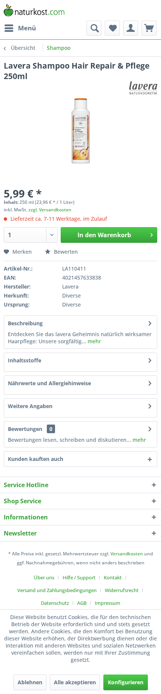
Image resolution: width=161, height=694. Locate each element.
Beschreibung (25, 323)
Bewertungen (25, 428)
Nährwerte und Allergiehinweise (49, 383)
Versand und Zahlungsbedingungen (57, 590)
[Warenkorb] (149, 28)
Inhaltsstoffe (24, 360)
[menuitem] (20, 28)
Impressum (107, 603)
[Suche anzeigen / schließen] (93, 28)
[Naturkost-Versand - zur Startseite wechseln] (34, 10)
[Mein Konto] (130, 28)
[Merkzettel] (112, 28)
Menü (27, 28)
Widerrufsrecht (122, 590)
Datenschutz (55, 603)
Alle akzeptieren (75, 682)
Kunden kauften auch (35, 458)
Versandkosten (126, 553)
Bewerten (65, 251)
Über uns (44, 577)
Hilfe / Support (79, 577)
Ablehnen (30, 682)
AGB (81, 603)
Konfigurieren (125, 682)
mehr (93, 341)
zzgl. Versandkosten (50, 209)
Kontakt (113, 577)
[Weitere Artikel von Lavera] (143, 87)
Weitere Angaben (30, 406)
